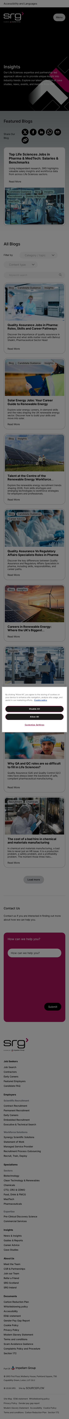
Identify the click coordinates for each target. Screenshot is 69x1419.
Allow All (34, 717)
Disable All (34, 709)
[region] (34, 710)
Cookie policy (40, 700)
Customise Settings (34, 725)
